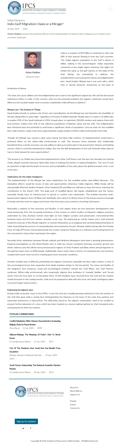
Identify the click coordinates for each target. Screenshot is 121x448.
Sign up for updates (26, 421)
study (55, 219)
